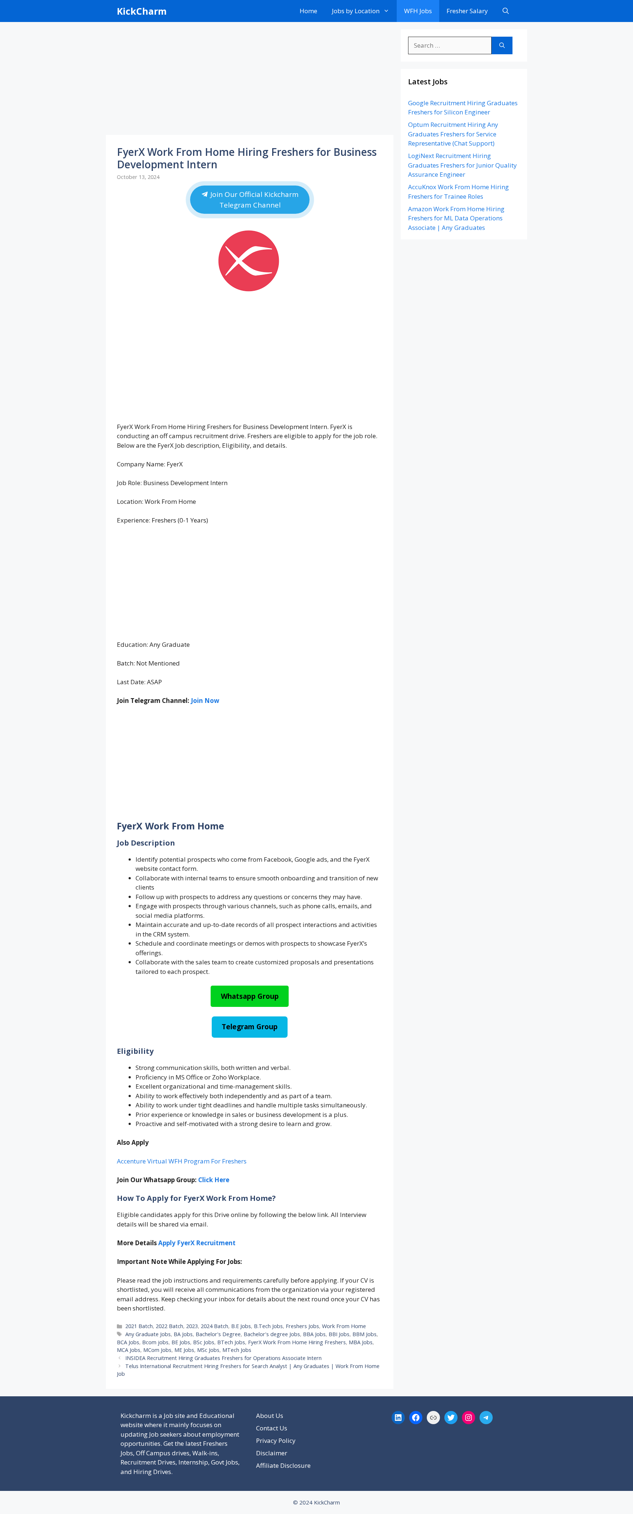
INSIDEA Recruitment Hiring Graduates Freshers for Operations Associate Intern (223, 1357)
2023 (192, 1326)
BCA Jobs (128, 1342)
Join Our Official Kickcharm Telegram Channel (253, 200)
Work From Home (344, 1326)
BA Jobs (183, 1334)
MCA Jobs (128, 1349)
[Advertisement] (249, 80)
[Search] (502, 45)
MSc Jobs (208, 1349)
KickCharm (142, 11)
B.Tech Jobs (268, 1326)
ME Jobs (184, 1349)
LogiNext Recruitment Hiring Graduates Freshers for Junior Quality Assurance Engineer (462, 165)
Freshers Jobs (302, 1326)
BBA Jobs (314, 1334)
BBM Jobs (364, 1334)
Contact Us (271, 1428)
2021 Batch (139, 1326)
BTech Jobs (231, 1342)
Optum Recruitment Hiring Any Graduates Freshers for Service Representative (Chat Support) (453, 133)
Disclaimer (271, 1453)
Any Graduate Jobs (148, 1334)
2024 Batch (214, 1326)
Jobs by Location (356, 11)
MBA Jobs (361, 1342)
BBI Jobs (339, 1334)
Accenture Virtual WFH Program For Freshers (182, 1161)
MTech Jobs (236, 1349)
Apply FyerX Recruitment (197, 1243)
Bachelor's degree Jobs (272, 1334)
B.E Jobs (241, 1326)
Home (308, 11)
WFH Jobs (418, 11)
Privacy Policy (276, 1440)
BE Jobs (180, 1342)
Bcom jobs (155, 1342)
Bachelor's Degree (218, 1334)
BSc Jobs (203, 1342)
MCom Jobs (157, 1349)
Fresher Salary (467, 11)
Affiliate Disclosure (283, 1465)
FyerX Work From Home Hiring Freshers (297, 1342)
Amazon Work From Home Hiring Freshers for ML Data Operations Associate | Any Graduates (456, 218)
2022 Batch (169, 1326)
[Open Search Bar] (505, 11)
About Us (269, 1415)
